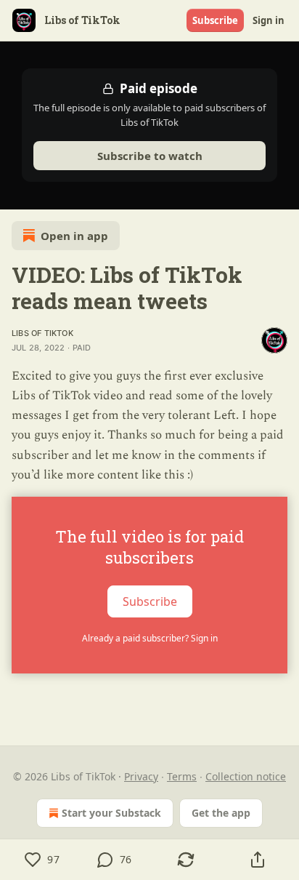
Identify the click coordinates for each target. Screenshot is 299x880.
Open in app (74, 235)
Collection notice (245, 776)
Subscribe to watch (149, 155)
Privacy (141, 776)
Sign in (268, 20)
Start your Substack (111, 813)
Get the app (221, 813)
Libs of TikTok (42, 333)
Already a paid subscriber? (150, 638)
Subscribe (215, 20)
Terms (182, 776)
